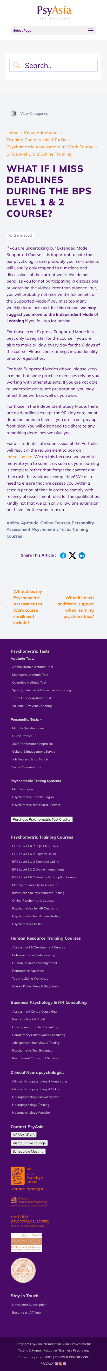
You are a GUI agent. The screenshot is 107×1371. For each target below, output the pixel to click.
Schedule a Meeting (28, 1151)
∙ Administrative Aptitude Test (32, 667)
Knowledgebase (40, 132)
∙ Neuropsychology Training (30, 1105)
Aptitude (29, 522)
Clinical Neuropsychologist (37, 1072)
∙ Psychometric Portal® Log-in (32, 797)
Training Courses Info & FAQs (36, 139)
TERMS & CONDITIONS (71, 1357)
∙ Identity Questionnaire (27, 728)
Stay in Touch (24, 1295)
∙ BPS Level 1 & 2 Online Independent (37, 869)
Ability (12, 522)
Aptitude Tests (23, 658)
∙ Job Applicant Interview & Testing (35, 1043)
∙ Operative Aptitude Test (28, 682)
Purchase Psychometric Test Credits (42, 819)
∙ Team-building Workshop (29, 978)
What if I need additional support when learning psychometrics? (75, 607)
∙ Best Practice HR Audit (28, 1019)
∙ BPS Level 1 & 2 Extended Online (35, 862)
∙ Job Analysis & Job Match (29, 759)
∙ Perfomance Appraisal (27, 971)
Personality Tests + (26, 719)
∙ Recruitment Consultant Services (35, 1058)
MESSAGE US (24, 1135)
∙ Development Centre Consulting (34, 1027)
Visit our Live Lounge (29, 1143)
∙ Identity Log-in (22, 789)
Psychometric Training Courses (42, 837)
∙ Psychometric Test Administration (36, 916)
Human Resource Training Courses (46, 938)
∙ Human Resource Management (34, 963)
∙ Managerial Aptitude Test (29, 675)
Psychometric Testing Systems (36, 781)
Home (12, 132)
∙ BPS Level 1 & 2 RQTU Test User (34, 846)
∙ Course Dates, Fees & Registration (36, 986)
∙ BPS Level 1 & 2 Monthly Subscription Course (43, 877)
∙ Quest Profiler (21, 736)
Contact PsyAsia (27, 1126)
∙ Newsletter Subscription (28, 1305)
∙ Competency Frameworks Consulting (38, 1035)
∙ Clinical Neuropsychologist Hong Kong (39, 1081)
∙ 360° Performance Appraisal (32, 744)
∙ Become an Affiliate (26, 1312)
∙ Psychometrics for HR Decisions (34, 908)
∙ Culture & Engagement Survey (33, 751)
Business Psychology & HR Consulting (49, 1002)
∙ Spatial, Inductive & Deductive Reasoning (41, 690)
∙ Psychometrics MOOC (27, 924)
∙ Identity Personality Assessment (34, 885)
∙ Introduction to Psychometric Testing (37, 893)
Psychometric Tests (51, 529)
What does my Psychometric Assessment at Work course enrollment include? (27, 607)
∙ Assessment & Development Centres (38, 947)
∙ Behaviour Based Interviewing (33, 955)
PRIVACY (47, 1364)
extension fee (19, 456)
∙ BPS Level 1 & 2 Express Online (34, 854)
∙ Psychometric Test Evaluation (32, 1050)
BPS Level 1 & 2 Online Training (39, 154)
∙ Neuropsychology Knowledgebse (35, 1097)
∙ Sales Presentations (26, 767)
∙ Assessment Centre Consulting (34, 1011)
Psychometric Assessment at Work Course (49, 146)
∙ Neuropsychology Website (30, 1112)
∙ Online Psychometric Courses (32, 900)
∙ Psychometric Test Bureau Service (36, 805)
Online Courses (55, 522)
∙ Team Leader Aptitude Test (31, 698)
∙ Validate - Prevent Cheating (31, 706)
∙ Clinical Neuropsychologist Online (35, 1089)
